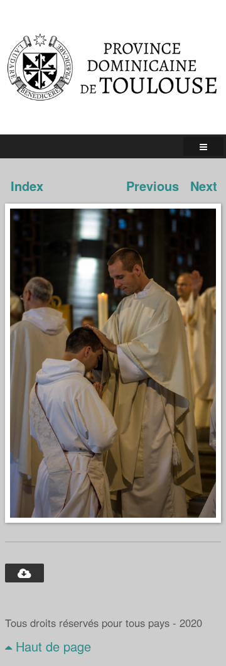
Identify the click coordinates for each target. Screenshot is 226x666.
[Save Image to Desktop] (24, 573)
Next (203, 186)
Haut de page (51, 646)
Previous (152, 186)
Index (27, 186)
